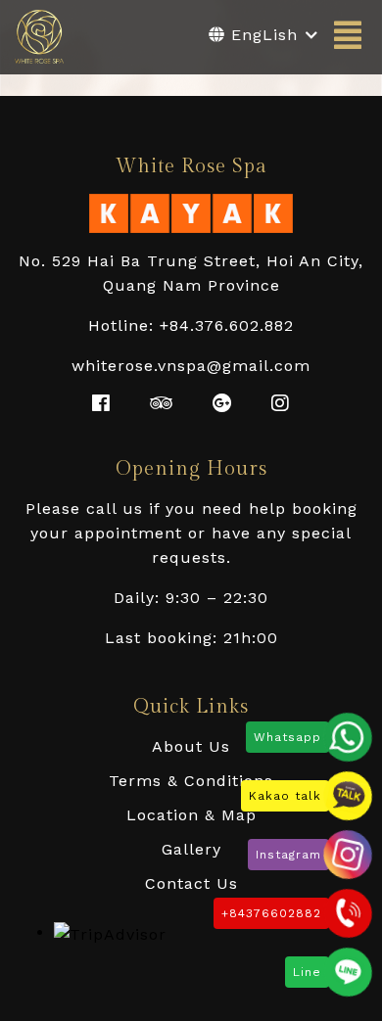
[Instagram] (347, 854)
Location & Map (191, 815)
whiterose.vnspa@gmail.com (191, 365)
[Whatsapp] (347, 737)
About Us (191, 746)
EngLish (261, 34)
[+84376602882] (347, 913)
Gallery (191, 849)
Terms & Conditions (191, 780)
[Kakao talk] (347, 795)
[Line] (347, 972)
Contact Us (191, 883)
